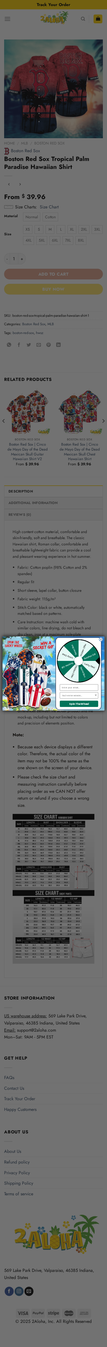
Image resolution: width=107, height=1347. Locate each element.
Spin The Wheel (79, 704)
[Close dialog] (101, 639)
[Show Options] (96, 695)
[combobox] (78, 695)
